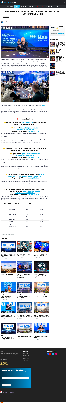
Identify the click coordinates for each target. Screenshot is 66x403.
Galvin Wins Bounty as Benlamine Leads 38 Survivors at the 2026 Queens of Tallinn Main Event (60, 44)
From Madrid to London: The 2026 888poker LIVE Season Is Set (8, 255)
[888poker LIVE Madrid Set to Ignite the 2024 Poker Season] (41, 307)
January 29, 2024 (33, 157)
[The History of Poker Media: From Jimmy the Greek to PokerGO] (52, 75)
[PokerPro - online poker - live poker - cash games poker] (8, 2)
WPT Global (25, 353)
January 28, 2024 (33, 131)
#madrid (35, 128)
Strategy (31, 6)
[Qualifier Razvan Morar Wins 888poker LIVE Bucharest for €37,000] (8, 307)
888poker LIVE (6, 17)
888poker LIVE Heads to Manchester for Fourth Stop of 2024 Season (24, 296)
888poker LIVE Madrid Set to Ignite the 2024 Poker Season (41, 316)
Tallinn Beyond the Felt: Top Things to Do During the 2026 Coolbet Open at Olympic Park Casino (60, 65)
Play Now (61, 33)
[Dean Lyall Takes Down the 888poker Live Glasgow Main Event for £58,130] (24, 267)
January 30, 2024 (33, 194)
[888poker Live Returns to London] (8, 267)
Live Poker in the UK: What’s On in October (24, 254)
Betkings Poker (26, 358)
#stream (37, 154)
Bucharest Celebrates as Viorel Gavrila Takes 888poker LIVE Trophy (41, 336)
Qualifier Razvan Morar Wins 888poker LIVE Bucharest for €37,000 (8, 317)
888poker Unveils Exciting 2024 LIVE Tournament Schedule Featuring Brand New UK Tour (7, 338)
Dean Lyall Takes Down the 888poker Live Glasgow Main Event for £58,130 (24, 276)
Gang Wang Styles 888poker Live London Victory (41, 254)
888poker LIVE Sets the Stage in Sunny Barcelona (40, 295)
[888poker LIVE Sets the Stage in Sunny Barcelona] (41, 287)
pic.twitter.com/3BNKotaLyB (24, 155)
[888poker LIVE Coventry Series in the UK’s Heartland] (24, 328)
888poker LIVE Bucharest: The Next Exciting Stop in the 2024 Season (24, 317)
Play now (17, 6)
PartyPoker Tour (20, 251)
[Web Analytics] (2, 402)
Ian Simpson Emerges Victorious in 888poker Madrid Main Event (6, 296)
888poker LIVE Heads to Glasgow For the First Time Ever (40, 276)
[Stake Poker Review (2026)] (53, 27)
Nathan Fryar (7, 21)
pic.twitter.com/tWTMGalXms (25, 193)
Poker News (10, 6)
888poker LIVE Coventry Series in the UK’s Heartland (24, 335)
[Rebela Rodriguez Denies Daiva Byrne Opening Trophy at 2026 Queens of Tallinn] (52, 54)
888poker (43, 105)
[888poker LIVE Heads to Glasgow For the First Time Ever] (41, 267)
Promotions (23, 6)
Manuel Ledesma (11, 234)
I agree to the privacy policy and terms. (10, 380)
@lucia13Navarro (27, 122)
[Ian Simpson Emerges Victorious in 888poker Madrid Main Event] (8, 287)
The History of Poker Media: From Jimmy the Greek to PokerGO (60, 72)
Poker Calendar (49, 6)
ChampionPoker (26, 355)
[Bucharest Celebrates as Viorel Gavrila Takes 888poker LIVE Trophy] (41, 328)
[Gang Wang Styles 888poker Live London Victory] (41, 246)
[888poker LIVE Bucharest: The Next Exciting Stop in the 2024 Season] (24, 307)
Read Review (54, 33)
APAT (24, 248)
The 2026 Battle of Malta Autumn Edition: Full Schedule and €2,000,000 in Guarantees (60, 58)
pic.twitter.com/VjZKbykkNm (31, 176)
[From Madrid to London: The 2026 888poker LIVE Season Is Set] (8, 246)
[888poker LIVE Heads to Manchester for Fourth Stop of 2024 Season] (24, 287)
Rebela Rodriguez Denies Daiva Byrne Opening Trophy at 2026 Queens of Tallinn (60, 51)
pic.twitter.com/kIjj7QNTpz (25, 129)
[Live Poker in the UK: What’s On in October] (24, 246)
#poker (22, 128)
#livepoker (28, 128)
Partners (57, 6)
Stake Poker (25, 360)
